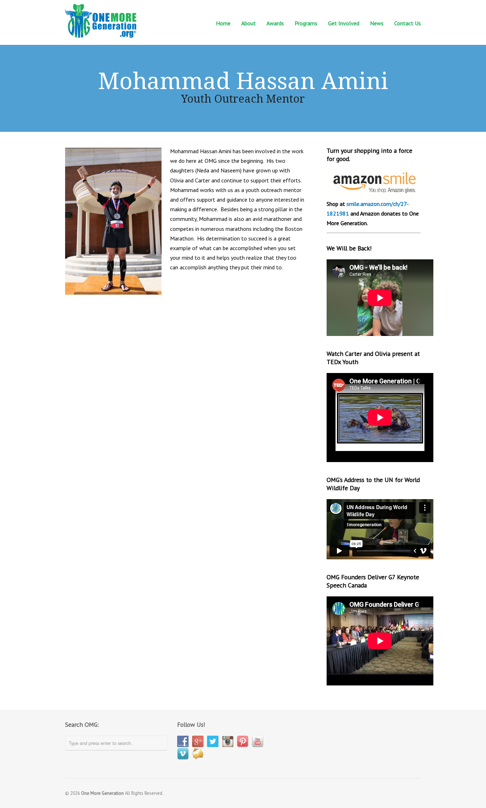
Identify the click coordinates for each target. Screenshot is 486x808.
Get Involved (343, 23)
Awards (275, 23)
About (248, 23)
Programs (306, 23)
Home (223, 23)
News (377, 23)
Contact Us (407, 23)
